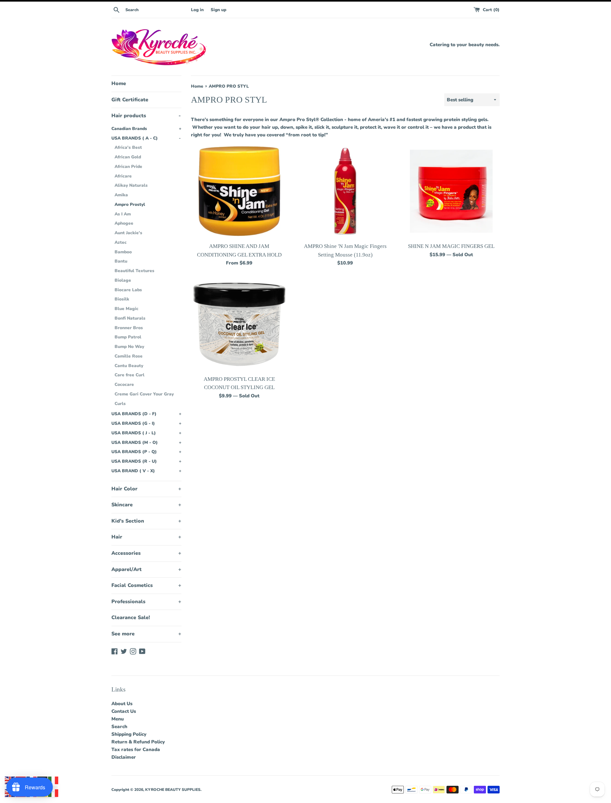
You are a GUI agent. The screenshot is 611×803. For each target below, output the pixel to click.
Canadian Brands (146, 129)
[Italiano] (53, 780)
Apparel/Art (146, 569)
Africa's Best (128, 147)
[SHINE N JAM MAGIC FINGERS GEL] (451, 191)
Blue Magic (126, 309)
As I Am (123, 214)
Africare (123, 176)
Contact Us (123, 711)
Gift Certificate (129, 99)
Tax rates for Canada (135, 749)
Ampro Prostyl (130, 204)
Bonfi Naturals (130, 318)
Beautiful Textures (134, 271)
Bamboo (123, 252)
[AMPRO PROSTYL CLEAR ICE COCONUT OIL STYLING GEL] (239, 324)
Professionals (146, 601)
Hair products (146, 115)
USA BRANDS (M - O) (146, 442)
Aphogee (124, 223)
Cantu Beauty (129, 366)
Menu (117, 719)
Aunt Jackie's (128, 233)
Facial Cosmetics (146, 585)
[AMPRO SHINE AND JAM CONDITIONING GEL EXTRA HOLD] (239, 191)
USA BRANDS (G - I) (146, 423)
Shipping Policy (128, 734)
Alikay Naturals (131, 185)
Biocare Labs (128, 290)
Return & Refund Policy (138, 742)
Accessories (146, 553)
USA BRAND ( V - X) (146, 471)
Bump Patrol (128, 337)
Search (119, 726)
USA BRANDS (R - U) (146, 461)
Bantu (121, 261)
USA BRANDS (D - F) (146, 414)
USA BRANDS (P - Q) (146, 452)
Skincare (146, 504)
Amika (121, 195)
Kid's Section (146, 520)
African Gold (128, 157)
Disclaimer (123, 757)
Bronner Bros (129, 328)
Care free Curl (129, 375)
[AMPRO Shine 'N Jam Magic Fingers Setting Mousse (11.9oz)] (345, 191)
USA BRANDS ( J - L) (146, 433)
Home (118, 83)
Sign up (218, 10)
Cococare (124, 384)
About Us (121, 703)
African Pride (128, 166)
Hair (146, 536)
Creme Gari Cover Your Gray (144, 394)
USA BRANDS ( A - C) (146, 138)
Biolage (123, 280)
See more (146, 633)
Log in (197, 10)
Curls (120, 404)
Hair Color (146, 488)
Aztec (121, 242)
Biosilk (122, 299)
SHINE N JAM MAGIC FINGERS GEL (451, 246)
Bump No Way (129, 347)
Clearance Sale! (130, 617)
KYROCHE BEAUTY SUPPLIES (172, 789)
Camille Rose (129, 356)
